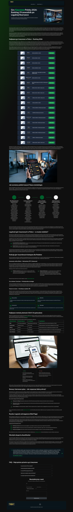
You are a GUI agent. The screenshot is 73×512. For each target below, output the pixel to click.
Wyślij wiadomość (36, 498)
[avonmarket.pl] (12, 2)
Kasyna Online (33, 4)
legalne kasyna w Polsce (26, 409)
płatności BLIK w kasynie (28, 316)
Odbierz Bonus (51, 92)
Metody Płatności (39, 4)
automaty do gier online (30, 278)
